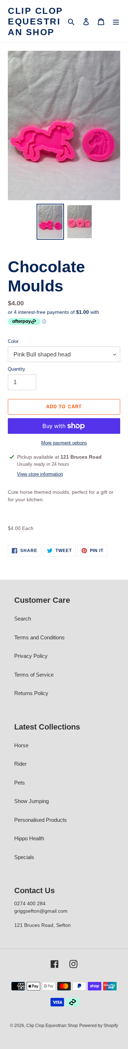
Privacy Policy (31, 656)
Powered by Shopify (98, 1025)
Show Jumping (31, 801)
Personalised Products (40, 820)
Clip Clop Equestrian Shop (35, 21)
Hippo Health (29, 838)
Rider (20, 764)
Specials (24, 857)
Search (22, 619)
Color (13, 341)
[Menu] (115, 21)
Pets (19, 783)
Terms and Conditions (39, 637)
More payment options (64, 443)
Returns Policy (31, 693)
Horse (21, 745)
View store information (40, 474)
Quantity (16, 369)
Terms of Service (34, 675)
